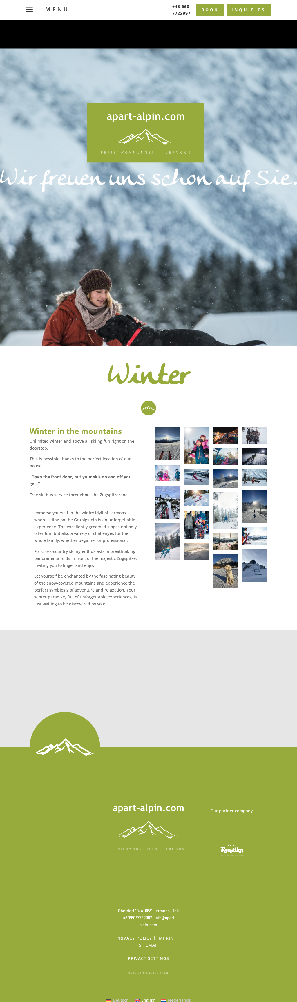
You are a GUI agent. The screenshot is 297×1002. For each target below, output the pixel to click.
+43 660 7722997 (181, 9)
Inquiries (248, 9)
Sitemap (148, 945)
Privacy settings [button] (148, 958)
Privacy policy (134, 938)
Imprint (166, 938)
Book (210, 9)
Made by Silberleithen (148, 973)
